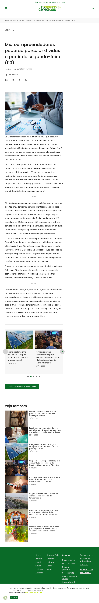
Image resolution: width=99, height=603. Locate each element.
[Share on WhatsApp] (26, 80)
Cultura (50, 562)
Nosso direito (68, 573)
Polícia (38, 558)
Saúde (38, 565)
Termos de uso (87, 555)
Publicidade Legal (86, 571)
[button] (28, 376)
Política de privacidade (85, 559)
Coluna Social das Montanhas (69, 583)
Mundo (50, 569)
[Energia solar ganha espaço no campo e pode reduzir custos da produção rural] (19, 351)
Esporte (50, 558)
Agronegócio (53, 555)
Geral (38, 562)
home (7, 20)
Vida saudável (68, 563)
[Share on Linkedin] (13, 80)
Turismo (39, 572)
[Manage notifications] (5, 598)
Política (39, 569)
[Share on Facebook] (6, 80)
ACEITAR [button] (14, 597)
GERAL (13, 20)
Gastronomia (68, 560)
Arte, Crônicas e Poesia (69, 577)
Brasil (49, 565)
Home (38, 555)
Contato (84, 564)
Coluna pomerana (67, 568)
